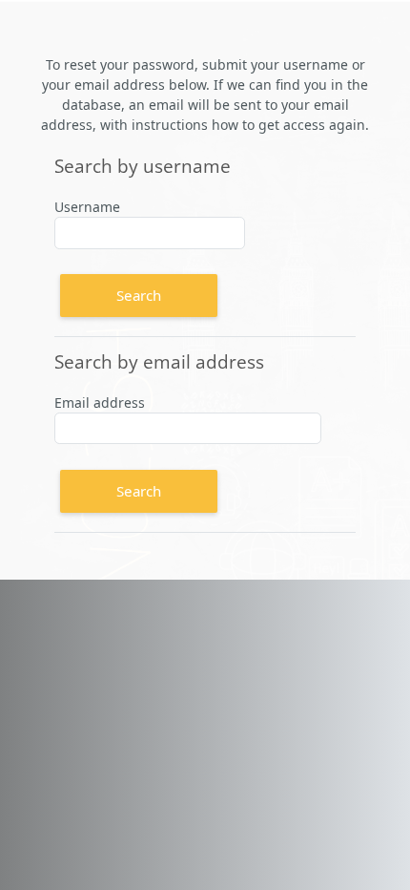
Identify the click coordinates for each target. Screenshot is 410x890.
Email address (99, 402)
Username (87, 207)
